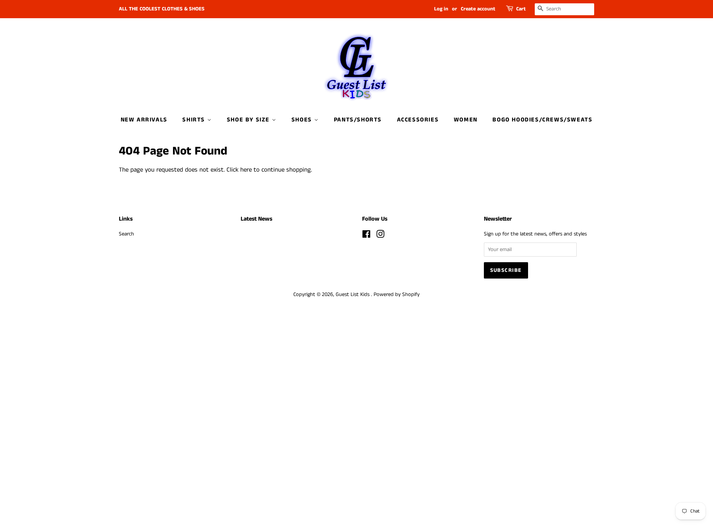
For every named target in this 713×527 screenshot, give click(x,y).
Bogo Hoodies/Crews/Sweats (542, 120)
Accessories (418, 120)
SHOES (303, 120)
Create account (478, 9)
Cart (521, 9)
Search (126, 234)
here (246, 169)
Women (466, 120)
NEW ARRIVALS (144, 120)
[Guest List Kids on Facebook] (366, 236)
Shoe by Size (249, 120)
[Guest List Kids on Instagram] (380, 236)
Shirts (194, 120)
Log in (441, 9)
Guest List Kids (353, 294)
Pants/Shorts (358, 120)
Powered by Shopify (397, 294)
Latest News (256, 219)
